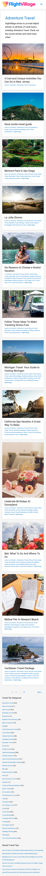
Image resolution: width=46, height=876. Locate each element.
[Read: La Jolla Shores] (23, 200)
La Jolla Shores (13, 217)
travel (4, 808)
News (4, 775)
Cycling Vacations (35, 276)
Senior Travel (27, 432)
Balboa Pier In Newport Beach (21, 619)
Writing (4, 835)
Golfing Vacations (14, 178)
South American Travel (11, 434)
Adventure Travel (22, 85)
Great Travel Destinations (12, 332)
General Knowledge (19, 129)
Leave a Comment (10, 85)
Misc (3, 769)
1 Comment (8, 274)
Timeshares (16, 627)
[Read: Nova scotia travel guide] (23, 106)
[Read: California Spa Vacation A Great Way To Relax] (23, 404)
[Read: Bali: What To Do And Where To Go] (23, 536)
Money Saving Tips (26, 564)
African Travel (33, 174)
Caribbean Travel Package (19, 668)
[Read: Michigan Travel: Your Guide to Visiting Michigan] (23, 352)
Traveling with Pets (20, 380)
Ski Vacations (36, 432)
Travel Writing (8, 380)
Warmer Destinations (9, 828)
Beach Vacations (7, 723)
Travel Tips (36, 378)
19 (24, 692)
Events (4, 746)
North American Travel (19, 225)
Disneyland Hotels (10, 278)
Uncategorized (7, 825)
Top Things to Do (29, 280)
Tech (3, 798)
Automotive (6, 716)
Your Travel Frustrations (15, 282)
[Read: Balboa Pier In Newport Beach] (23, 595)
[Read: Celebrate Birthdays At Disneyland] (23, 470)
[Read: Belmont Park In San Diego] (23, 153)
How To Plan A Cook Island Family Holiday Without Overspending (22, 850)
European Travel (21, 278)
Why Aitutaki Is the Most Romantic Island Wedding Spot (19, 853)
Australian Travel (14, 176)
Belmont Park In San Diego (19, 170)
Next (40, 692)
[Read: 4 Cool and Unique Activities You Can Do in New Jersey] (23, 59)
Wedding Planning (32, 380)
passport (5, 782)
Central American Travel (27, 176)
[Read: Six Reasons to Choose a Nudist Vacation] (23, 248)
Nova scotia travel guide (18, 124)
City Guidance (33, 127)
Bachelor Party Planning (16, 223)
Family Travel (8, 129)
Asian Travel (32, 374)
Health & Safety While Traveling (23, 378)
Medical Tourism (7, 765)
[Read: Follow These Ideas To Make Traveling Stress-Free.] (23, 304)
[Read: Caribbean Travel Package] (23, 650)
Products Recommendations (13, 432)
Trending (5, 821)
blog (3, 726)
